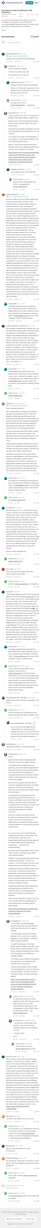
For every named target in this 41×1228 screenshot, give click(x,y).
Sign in (37, 3)
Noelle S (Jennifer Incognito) (15, 326)
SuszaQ (8, 592)
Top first (36, 37)
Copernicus (12, 66)
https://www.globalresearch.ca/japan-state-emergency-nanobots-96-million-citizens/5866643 (23, 911)
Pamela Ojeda (11, 194)
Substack (11, 1224)
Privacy (30, 1212)
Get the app (30, 1219)
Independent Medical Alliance (9, 15)
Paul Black (9, 1146)
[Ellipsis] (38, 53)
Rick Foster (9, 569)
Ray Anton (9, 1116)
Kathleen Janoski (11, 54)
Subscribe (29, 3)
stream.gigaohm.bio (18, 105)
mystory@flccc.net (21, 316)
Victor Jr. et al (15, 100)
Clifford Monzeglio (12, 1158)
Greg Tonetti (12, 304)
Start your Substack (15, 1219)
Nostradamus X (13, 113)
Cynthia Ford (10, 1056)
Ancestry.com (30, 597)
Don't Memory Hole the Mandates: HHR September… (17, 11)
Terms (36, 1212)
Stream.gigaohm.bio (15, 396)
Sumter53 (9, 508)
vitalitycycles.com (17, 1196)
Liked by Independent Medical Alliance (18, 56)
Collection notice (20, 1214)
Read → (4, 30)
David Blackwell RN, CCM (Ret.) (16, 698)
